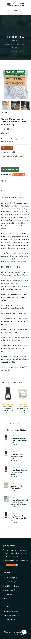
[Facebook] (3, 565)
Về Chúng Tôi (7, 594)
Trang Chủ (14, 41)
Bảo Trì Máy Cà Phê (9, 620)
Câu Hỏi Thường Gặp (10, 578)
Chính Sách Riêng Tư (10, 582)
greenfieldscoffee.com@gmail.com (17, 560)
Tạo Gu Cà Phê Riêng (10, 611)
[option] (15, 84)
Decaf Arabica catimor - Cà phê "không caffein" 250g (19, 440)
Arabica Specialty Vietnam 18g (17, 487)
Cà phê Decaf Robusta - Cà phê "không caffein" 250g (19, 472)
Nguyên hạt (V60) (9, 152)
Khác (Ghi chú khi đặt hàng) (12, 156)
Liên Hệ (5, 598)
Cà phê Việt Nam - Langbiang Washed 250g (8, 408)
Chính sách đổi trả (9, 590)
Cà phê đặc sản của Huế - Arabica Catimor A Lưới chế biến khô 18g (19, 502)
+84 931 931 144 (11, 557)
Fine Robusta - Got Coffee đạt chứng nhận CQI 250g (19, 518)
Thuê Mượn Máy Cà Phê (11, 615)
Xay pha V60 (7, 148)
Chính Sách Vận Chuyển (11, 586)
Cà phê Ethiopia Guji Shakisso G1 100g (23, 408)
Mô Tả (3, 191)
